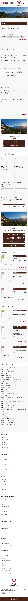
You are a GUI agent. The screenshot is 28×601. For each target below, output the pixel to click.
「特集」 (3, 456)
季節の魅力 (9, 36)
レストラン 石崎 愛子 (9, 34)
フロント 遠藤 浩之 (8, 297)
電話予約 (3, 442)
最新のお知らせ (5, 479)
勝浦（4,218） (5, 373)
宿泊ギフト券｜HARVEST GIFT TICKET (9, 514)
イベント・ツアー (5, 467)
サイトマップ (4, 553)
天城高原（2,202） (6, 387)
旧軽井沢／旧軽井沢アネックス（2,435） (11, 397)
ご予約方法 (4, 501)
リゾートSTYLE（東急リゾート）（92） (11, 424)
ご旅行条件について (5, 555)
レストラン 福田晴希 (8, 280)
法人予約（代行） (5, 444)
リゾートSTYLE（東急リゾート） (18, 327)
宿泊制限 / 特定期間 (5, 506)
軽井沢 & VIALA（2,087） (8, 399)
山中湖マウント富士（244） (8, 393)
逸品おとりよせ (5, 531)
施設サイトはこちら (13, 234)
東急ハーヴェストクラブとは (7, 499)
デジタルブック (5, 461)
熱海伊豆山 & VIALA (17, 310)
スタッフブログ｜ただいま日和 (7, 472)
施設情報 (3, 481)
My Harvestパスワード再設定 (7, 545)
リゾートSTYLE (5, 533)
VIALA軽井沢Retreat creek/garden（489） (12, 401)
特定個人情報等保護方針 (6, 570)
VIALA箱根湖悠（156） (7, 383)
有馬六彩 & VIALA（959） (8, 420)
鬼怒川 (14, 256)
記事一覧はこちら (14, 206)
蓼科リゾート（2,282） (7, 407)
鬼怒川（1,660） (5, 369)
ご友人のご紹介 (5, 511)
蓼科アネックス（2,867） (7, 405)
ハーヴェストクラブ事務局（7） (9, 422)
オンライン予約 (14, 142)
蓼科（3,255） (5, 403)
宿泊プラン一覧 (5, 484)
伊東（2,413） (5, 389)
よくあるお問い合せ (5, 563)
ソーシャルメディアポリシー (7, 573)
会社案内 (3, 565)
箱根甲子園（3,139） (6, 375)
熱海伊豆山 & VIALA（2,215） (9, 385)
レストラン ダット (8, 264)
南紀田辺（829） (5, 413)
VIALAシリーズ (4, 489)
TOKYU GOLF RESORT (6, 523)
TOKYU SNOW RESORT (6, 521)
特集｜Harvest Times (6, 454)
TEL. (13, 238)
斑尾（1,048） (5, 395)
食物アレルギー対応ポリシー (7, 560)
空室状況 (3, 437)
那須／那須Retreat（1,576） (8, 367)
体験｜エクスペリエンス (6, 469)
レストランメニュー (5, 486)
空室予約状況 (14, 145)
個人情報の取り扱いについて (7, 568)
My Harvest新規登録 (6, 543)
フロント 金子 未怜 (8, 318)
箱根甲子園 (15, 272)
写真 (22, 36)
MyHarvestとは (5, 540)
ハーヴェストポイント (6, 509)
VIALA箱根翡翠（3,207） (7, 377)
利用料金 (3, 504)
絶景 (4, 36)
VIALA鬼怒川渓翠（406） (7, 371)
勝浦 (14, 288)
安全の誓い (4, 558)
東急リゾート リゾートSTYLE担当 (11, 338)
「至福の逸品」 (5, 459)
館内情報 (16, 36)
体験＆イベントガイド (6, 464)
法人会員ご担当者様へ (6, 447)
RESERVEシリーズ (5, 491)
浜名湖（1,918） (5, 391)
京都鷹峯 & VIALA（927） (8, 415)
